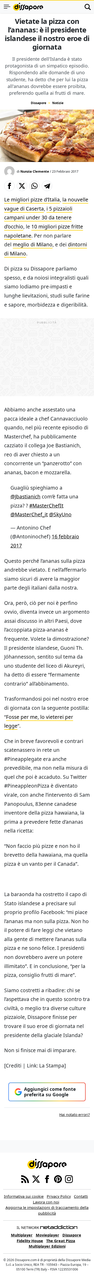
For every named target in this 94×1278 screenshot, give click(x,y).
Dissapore (38, 103)
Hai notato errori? (74, 1114)
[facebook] (47, 1179)
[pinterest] (58, 1179)
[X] (36, 1179)
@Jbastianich (25, 496)
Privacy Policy (59, 1196)
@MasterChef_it (29, 514)
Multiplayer (22, 1235)
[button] (9, 186)
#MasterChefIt (46, 505)
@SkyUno (60, 514)
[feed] (25, 1179)
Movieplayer (47, 1235)
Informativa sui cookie (24, 1196)
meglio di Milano (32, 244)
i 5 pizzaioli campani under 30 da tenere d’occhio (38, 217)
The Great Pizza (60, 1240)
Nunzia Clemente (34, 171)
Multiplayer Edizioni (47, 1246)
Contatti (81, 1196)
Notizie (57, 103)
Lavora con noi (46, 1202)
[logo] (28, 7)
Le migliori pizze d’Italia (32, 199)
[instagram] (69, 1179)
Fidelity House (30, 1240)
